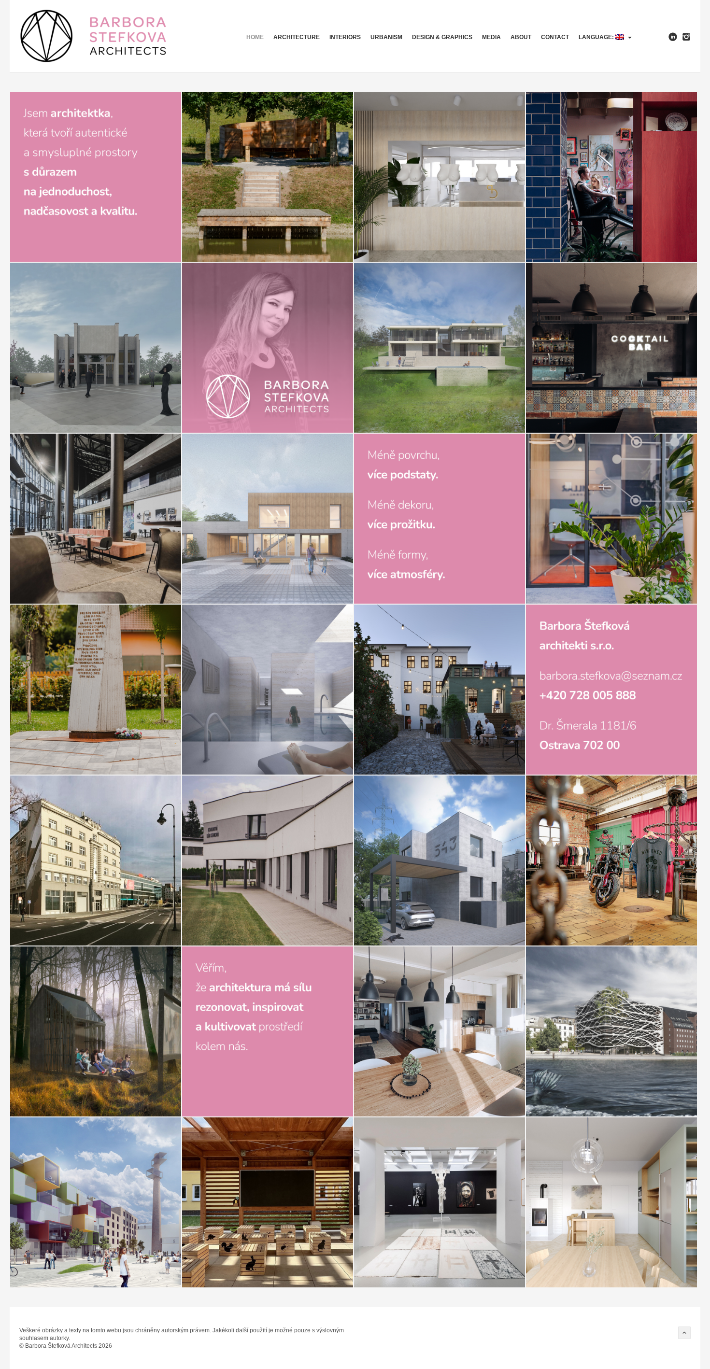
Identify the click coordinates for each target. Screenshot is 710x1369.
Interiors (345, 37)
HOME (255, 37)
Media (491, 37)
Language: (597, 37)
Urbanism (386, 37)
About (521, 37)
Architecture (296, 37)
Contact (555, 37)
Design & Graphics (442, 37)
